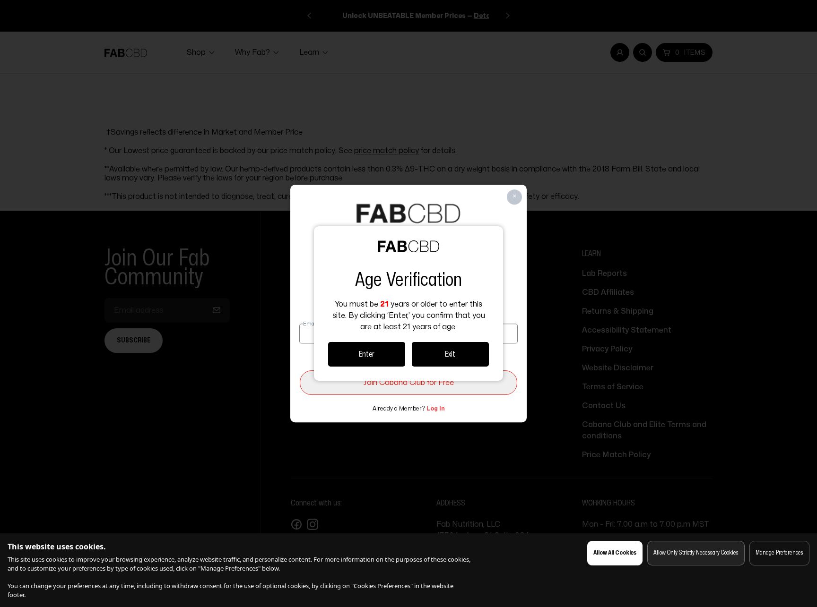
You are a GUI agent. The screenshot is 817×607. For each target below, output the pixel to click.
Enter (366, 354)
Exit (450, 354)
